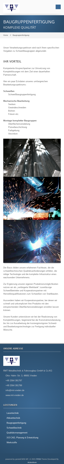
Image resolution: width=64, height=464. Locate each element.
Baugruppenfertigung (16, 423)
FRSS (38, 459)
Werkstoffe (12, 442)
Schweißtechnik (14, 428)
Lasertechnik (13, 413)
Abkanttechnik (13, 418)
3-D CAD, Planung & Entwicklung (22, 437)
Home (5, 35)
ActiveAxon (32, 462)
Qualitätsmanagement (17, 432)
